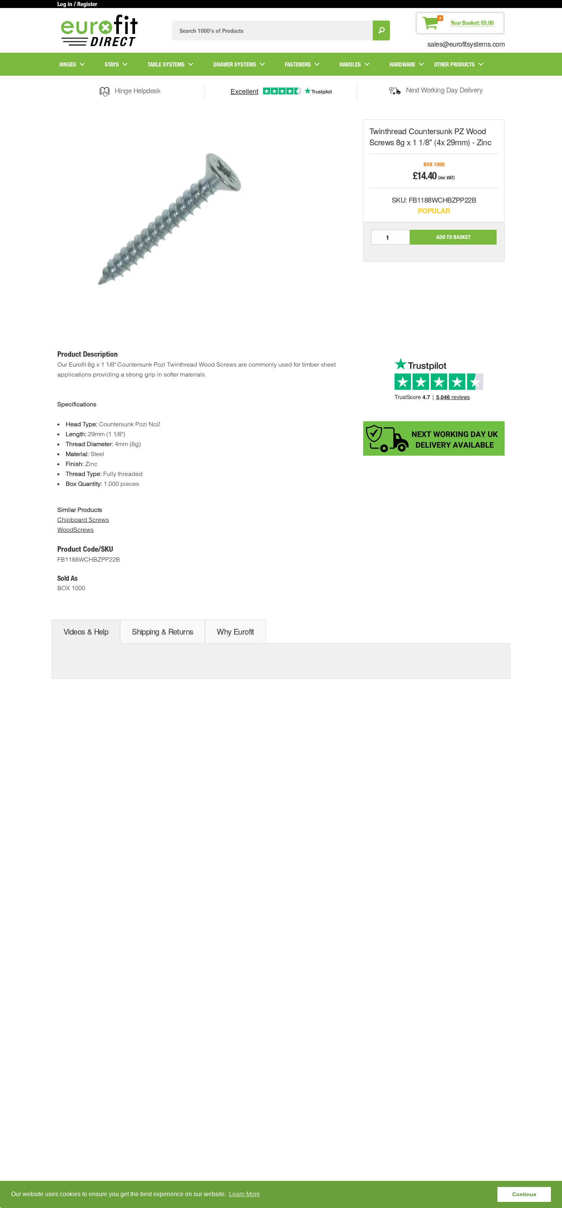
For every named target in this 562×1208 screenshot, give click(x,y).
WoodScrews (75, 529)
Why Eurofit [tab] (235, 631)
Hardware (402, 64)
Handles (350, 64)
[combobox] (272, 30)
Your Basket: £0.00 (472, 22)
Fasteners (298, 64)
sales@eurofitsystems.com (466, 44)
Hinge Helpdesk (137, 90)
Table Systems (166, 64)
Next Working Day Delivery (444, 89)
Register (87, 3)
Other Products (454, 64)
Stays (112, 64)
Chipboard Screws (83, 519)
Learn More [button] (244, 1194)
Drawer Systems (234, 64)
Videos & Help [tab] (85, 631)
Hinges (67, 64)
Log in (64, 3)
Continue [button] (524, 1194)
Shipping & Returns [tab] (162, 631)
